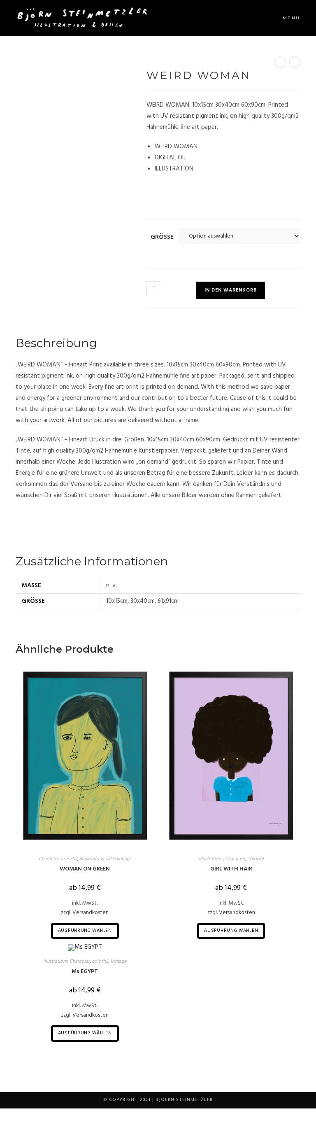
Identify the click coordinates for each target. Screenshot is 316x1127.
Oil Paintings (118, 859)
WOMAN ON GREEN (85, 869)
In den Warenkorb (230, 290)
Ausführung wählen (85, 930)
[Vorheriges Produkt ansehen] (280, 62)
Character (49, 859)
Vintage (118, 961)
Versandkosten (90, 912)
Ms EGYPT (85, 971)
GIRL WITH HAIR (231, 869)
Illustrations (91, 859)
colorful (69, 859)
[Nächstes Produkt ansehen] (294, 62)
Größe (162, 237)
